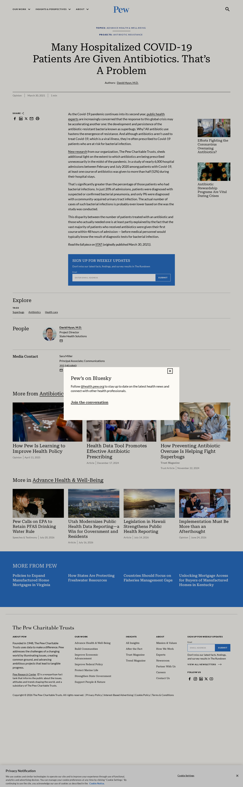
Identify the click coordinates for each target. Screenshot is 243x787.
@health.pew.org (92, 386)
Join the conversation (89, 402)
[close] (170, 371)
